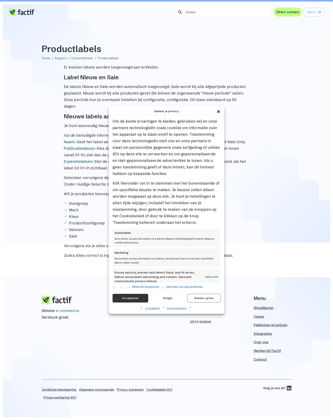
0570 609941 (200, 322)
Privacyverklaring (176, 308)
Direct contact (287, 12)
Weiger (168, 298)
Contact (260, 359)
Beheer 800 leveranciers (145, 286)
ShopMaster (264, 308)
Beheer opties (204, 298)
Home (46, 58)
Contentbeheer (82, 58)
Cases (259, 316)
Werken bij (267, 351)
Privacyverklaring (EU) (60, 397)
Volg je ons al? (274, 388)
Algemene (96, 390)
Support (61, 58)
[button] (218, 111)
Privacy (130, 390)
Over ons (261, 342)
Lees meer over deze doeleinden (184, 286)
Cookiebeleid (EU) (159, 390)
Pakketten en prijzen (270, 325)
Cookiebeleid (152, 308)
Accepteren (130, 298)
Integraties (263, 333)
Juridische (59, 390)
